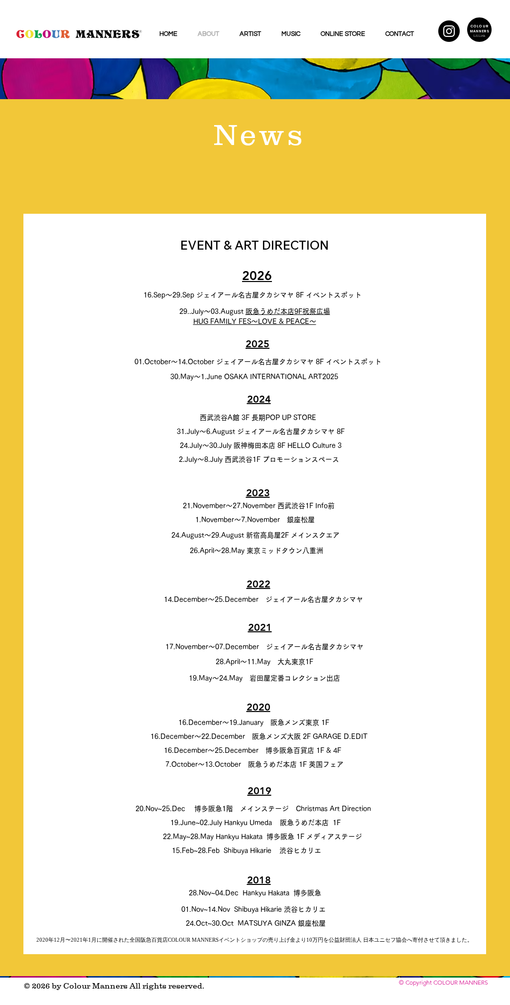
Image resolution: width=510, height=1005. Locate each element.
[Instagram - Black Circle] (449, 31)
